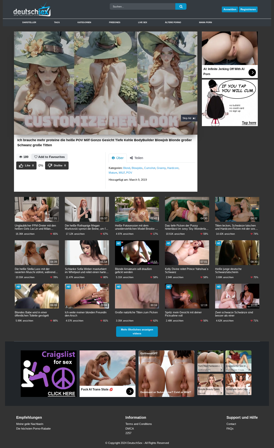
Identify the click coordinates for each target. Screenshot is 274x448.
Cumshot (149, 168)
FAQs (230, 428)
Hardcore (173, 168)
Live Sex (142, 22)
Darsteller (29, 22)
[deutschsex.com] (44, 9)
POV (129, 172)
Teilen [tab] (138, 158)
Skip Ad (186, 118)
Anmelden (229, 9)
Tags (57, 22)
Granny (161, 168)
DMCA (129, 428)
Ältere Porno (173, 22)
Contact (231, 423)
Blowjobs (137, 168)
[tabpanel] (153, 175)
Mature (113, 172)
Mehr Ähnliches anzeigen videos (137, 331)
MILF (122, 172)
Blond (126, 168)
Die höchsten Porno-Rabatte (33, 428)
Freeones (114, 22)
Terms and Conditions (138, 423)
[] (181, 6)
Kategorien (84, 22)
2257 (128, 433)
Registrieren (248, 9)
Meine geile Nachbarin (29, 423)
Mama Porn (205, 22)
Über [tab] (119, 158)
